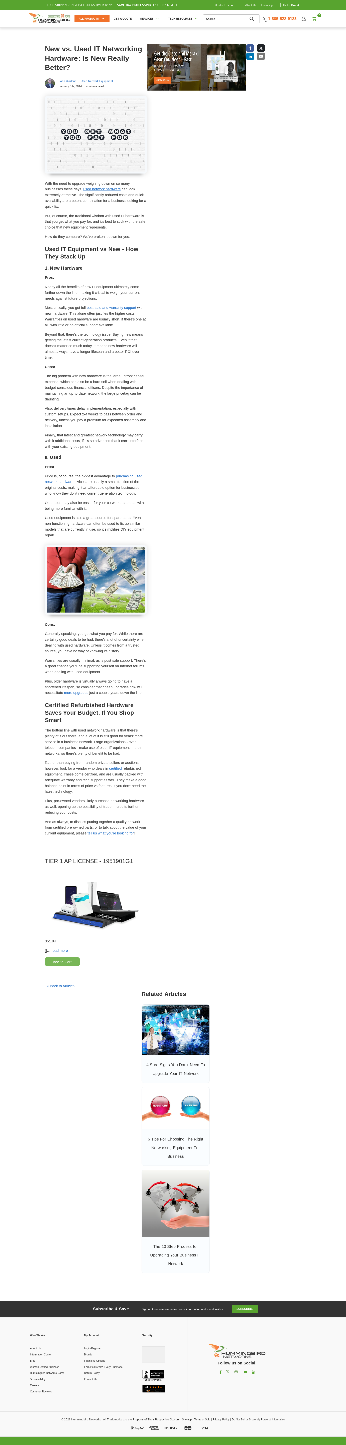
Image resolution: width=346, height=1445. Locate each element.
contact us (222, 5)
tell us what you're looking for (111, 833)
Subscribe (244, 1308)
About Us (250, 4)
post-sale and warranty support (111, 308)
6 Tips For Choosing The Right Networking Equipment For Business (175, 1148)
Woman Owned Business (44, 1366)
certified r (116, 768)
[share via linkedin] (250, 56)
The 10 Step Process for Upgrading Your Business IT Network (175, 1255)
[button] (154, 1352)
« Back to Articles (60, 986)
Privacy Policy (221, 1419)
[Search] (252, 19)
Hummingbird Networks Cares (47, 1372)
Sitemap (187, 1419)
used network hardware (102, 189)
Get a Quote (123, 18)
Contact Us (90, 1379)
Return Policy (92, 1372)
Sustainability (38, 1379)
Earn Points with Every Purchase (103, 1366)
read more (59, 951)
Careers (34, 1385)
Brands (88, 1354)
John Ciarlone (67, 81)
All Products (89, 18)
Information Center (40, 1354)
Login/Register (92, 1348)
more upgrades (76, 693)
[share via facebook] (250, 48)
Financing (267, 4)
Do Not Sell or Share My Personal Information (258, 1419)
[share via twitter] (261, 48)
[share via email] (261, 56)
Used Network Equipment (97, 81)
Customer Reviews (41, 1391)
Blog (32, 1360)
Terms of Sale (202, 1419)
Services (147, 18)
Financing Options (94, 1360)
